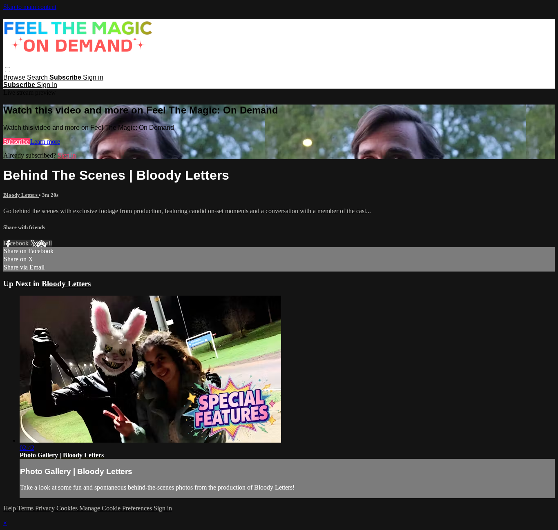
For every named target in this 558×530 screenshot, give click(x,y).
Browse (15, 77)
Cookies (67, 508)
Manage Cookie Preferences (116, 508)
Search (38, 77)
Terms (26, 508)
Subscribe (16, 141)
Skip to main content (29, 6)
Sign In (47, 84)
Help (10, 508)
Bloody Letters (21, 195)
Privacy (45, 508)
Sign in (93, 77)
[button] (7, 69)
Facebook (16, 243)
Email (44, 243)
